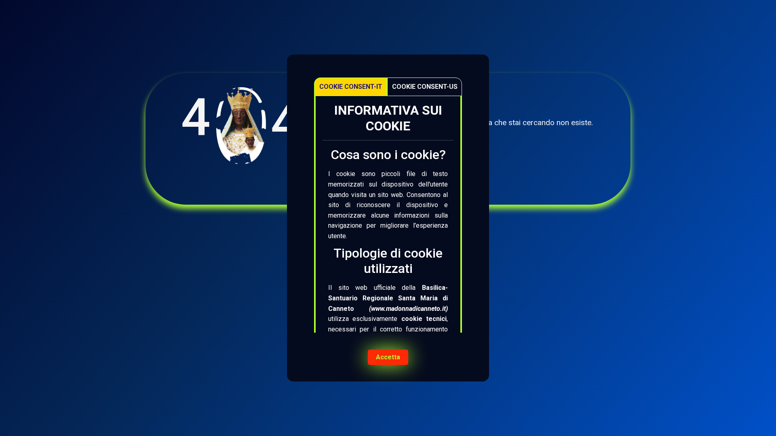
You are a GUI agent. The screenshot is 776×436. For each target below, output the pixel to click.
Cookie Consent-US (425, 86)
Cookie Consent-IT (350, 86)
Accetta (388, 357)
